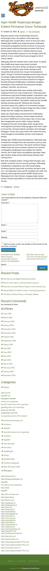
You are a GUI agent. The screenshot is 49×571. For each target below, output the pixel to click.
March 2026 (7, 317)
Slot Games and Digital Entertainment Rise (19, 279)
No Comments (34, 31)
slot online (7, 447)
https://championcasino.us (11, 548)
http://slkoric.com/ (7, 500)
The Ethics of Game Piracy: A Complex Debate (21, 294)
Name (4, 225)
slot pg (6, 455)
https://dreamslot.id (8, 476)
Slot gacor (8, 471)
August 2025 (8, 344)
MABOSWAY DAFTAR (9, 413)
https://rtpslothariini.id (9, 525)
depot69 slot (5, 396)
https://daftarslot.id (8, 527)
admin (22, 31)
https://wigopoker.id (8, 503)
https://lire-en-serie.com (10, 494)
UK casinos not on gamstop (11, 485)
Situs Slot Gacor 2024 (12, 467)
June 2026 (7, 314)
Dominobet (5, 488)
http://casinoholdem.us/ (9, 539)
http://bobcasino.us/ (8, 536)
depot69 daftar (9, 459)
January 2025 (8, 371)
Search (3, 264)
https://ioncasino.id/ (8, 518)
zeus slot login (9, 444)
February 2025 (9, 368)
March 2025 (7, 364)
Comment (5, 203)
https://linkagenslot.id (9, 505)
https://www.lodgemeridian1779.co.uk (15, 542)
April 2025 (7, 360)
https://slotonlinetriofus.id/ (10, 529)
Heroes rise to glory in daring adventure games (21, 283)
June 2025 (7, 352)
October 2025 (8, 337)
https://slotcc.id (6, 507)
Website (4, 237)
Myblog (16, 187)
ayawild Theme (16, 568)
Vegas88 (4, 482)
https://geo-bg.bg (7, 497)
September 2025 (9, 341)
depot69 (7, 428)
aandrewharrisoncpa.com (13, 420)
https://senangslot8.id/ (9, 514)
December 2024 (9, 375)
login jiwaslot (5, 393)
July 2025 (7, 348)
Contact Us (21, 561)
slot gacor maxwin (8, 398)
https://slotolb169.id (8, 520)
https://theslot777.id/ (8, 531)
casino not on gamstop (9, 401)
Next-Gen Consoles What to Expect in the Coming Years (24, 287)
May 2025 (7, 356)
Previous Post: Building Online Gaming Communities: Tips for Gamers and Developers (10, 257)
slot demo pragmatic (11, 463)
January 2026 (8, 325)
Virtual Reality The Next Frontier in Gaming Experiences (24, 290)
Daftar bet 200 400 (8, 410)
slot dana (7, 436)
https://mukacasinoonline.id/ (11, 533)
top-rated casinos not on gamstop (16, 432)
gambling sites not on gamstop (12, 407)
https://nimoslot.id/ (8, 516)
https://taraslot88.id (8, 512)
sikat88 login (8, 451)
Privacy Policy (34, 561)
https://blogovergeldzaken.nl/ (12, 479)
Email (3, 231)
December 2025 (9, 329)
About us (11, 561)
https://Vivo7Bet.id (8, 522)
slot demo (7, 424)
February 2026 (9, 321)
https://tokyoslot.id (8, 509)
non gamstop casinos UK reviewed (14, 416)
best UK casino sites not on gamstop (14, 404)
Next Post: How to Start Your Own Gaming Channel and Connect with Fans (37, 256)
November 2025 (9, 333)
